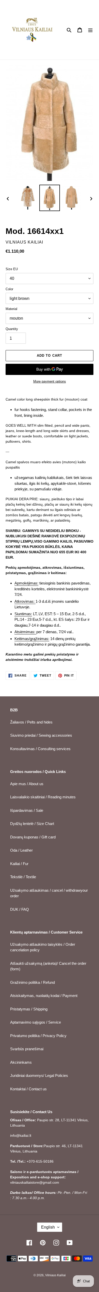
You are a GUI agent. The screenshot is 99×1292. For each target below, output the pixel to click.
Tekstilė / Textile (23, 877)
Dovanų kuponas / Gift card (33, 837)
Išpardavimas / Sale (26, 810)
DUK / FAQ (19, 909)
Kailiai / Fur (19, 864)
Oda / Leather (21, 850)
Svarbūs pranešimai (26, 1049)
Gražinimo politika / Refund (32, 982)
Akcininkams (21, 1062)
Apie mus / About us (26, 784)
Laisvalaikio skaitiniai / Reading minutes (43, 797)
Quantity (12, 329)
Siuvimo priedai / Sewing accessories (41, 735)
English (48, 1227)
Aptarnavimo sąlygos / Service (35, 1022)
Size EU (12, 269)
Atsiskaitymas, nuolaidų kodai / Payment (43, 995)
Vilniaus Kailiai (55, 1275)
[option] (28, 197)
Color (9, 289)
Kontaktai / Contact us (28, 1089)
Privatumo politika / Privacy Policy (38, 1035)
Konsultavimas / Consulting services (40, 749)
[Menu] (90, 29)
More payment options (49, 381)
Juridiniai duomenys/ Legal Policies (39, 1075)
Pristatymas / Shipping (28, 1009)
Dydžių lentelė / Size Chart (32, 823)
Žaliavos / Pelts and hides (31, 722)
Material (11, 309)
